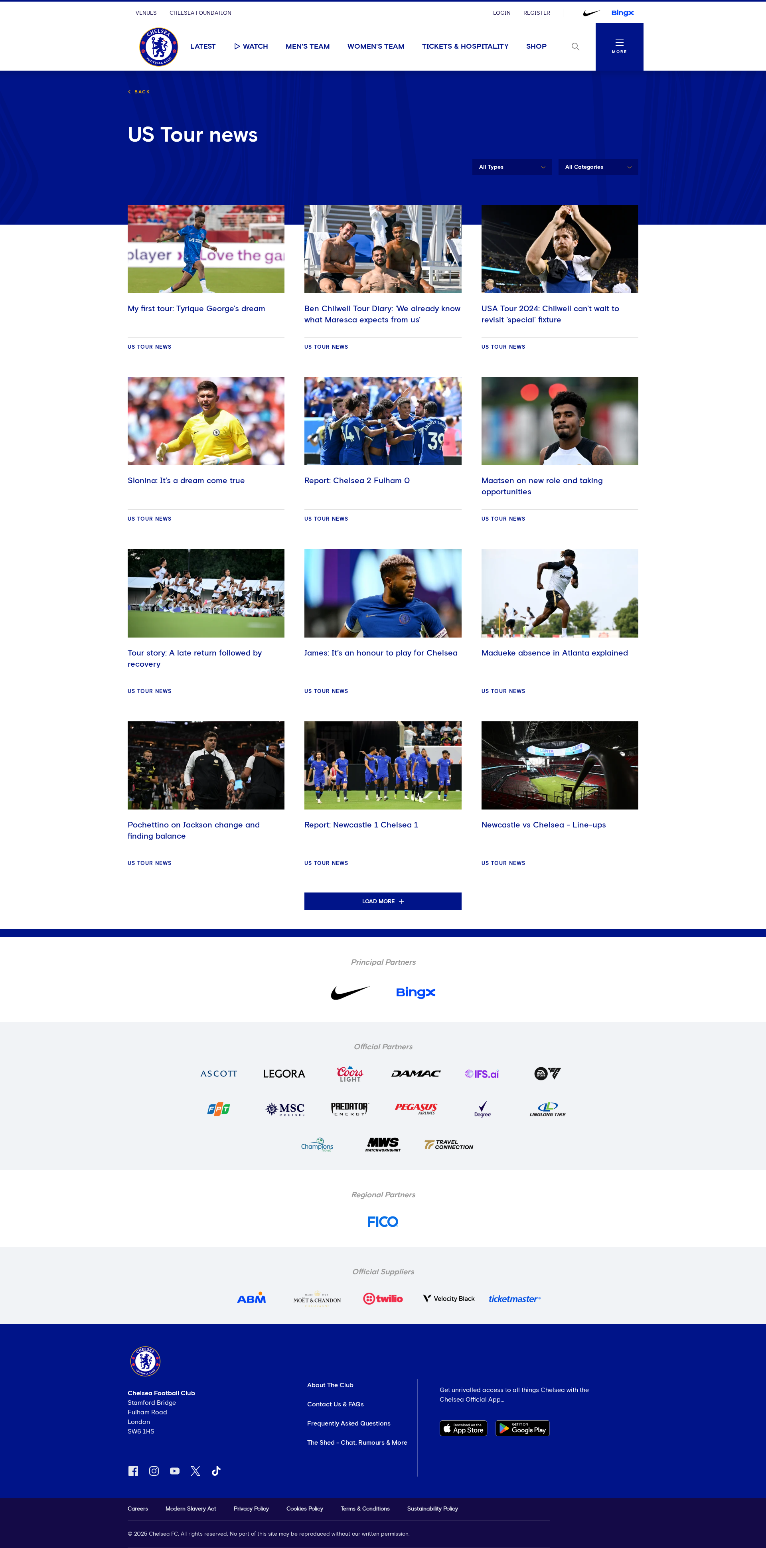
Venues (146, 13)
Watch (255, 46)
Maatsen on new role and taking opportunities (542, 486)
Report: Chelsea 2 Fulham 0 (357, 481)
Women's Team (376, 46)
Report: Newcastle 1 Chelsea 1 (361, 825)
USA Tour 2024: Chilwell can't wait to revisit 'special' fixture (550, 314)
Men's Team (308, 46)
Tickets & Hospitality (465, 46)
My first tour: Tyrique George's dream (196, 309)
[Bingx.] (623, 13)
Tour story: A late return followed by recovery (195, 658)
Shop (536, 46)
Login (502, 13)
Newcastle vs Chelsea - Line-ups (544, 825)
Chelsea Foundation (200, 13)
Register (536, 13)
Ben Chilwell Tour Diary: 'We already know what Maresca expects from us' (382, 314)
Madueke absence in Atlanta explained (555, 653)
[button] (512, 167)
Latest (203, 46)
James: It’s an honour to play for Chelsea (381, 653)
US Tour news (150, 347)
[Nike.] (592, 13)
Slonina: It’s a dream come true (186, 481)
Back (142, 92)
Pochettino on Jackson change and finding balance (194, 830)
